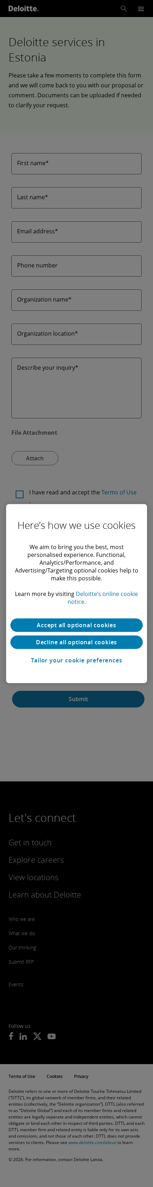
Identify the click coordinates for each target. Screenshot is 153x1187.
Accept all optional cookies (76, 625)
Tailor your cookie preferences (76, 660)
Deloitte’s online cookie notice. (103, 598)
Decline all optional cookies (76, 642)
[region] (76, 593)
